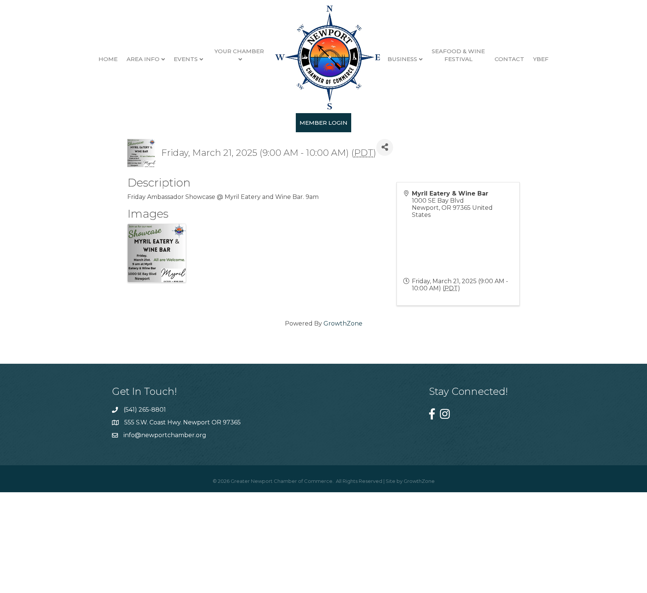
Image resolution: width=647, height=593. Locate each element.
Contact (509, 59)
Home (108, 59)
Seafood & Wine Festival (458, 55)
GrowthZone (343, 323)
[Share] (384, 147)
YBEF (541, 59)
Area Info (143, 59)
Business (402, 59)
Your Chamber (239, 51)
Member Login (323, 122)
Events (186, 59)
